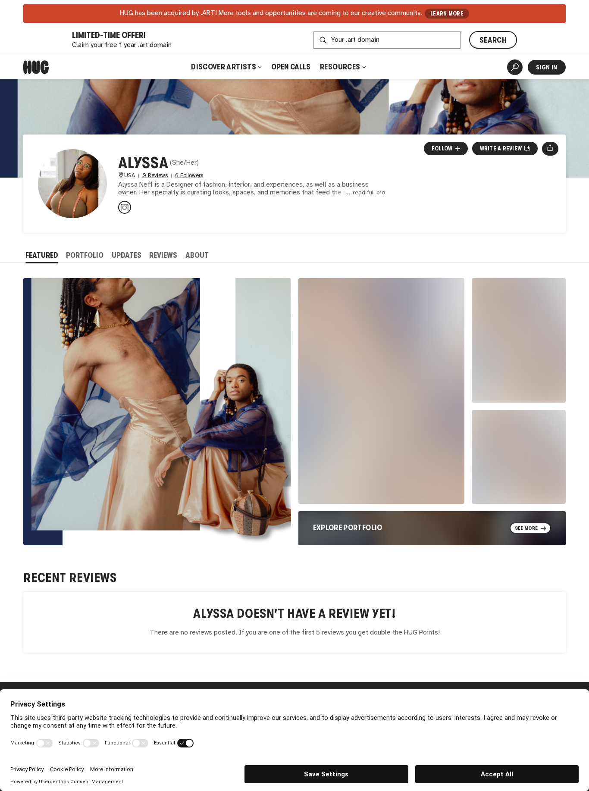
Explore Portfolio (347, 527)
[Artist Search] (515, 67)
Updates (126, 255)
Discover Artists (223, 67)
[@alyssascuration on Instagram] (124, 207)
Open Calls (290, 67)
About (197, 255)
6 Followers (189, 175)
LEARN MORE (447, 13)
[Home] (36, 67)
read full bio (369, 193)
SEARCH (493, 40)
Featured (41, 255)
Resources (341, 67)
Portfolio (84, 255)
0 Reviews (155, 175)
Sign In (546, 67)
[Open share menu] (550, 149)
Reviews (163, 255)
